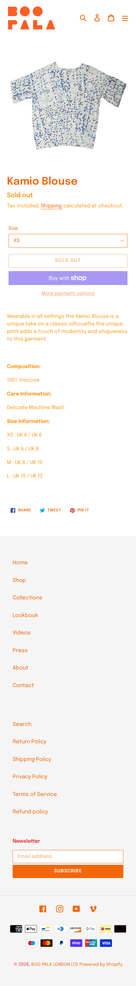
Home (20, 563)
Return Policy (29, 742)
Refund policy (30, 812)
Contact (23, 685)
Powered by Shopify (100, 964)
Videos (22, 633)
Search (22, 724)
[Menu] (125, 18)
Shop (19, 580)
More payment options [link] (68, 293)
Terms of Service (35, 794)
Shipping (51, 206)
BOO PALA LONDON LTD (54, 964)
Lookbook (25, 615)
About (20, 668)
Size (13, 228)
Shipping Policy (32, 759)
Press (20, 650)
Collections (27, 598)
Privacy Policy (30, 777)
